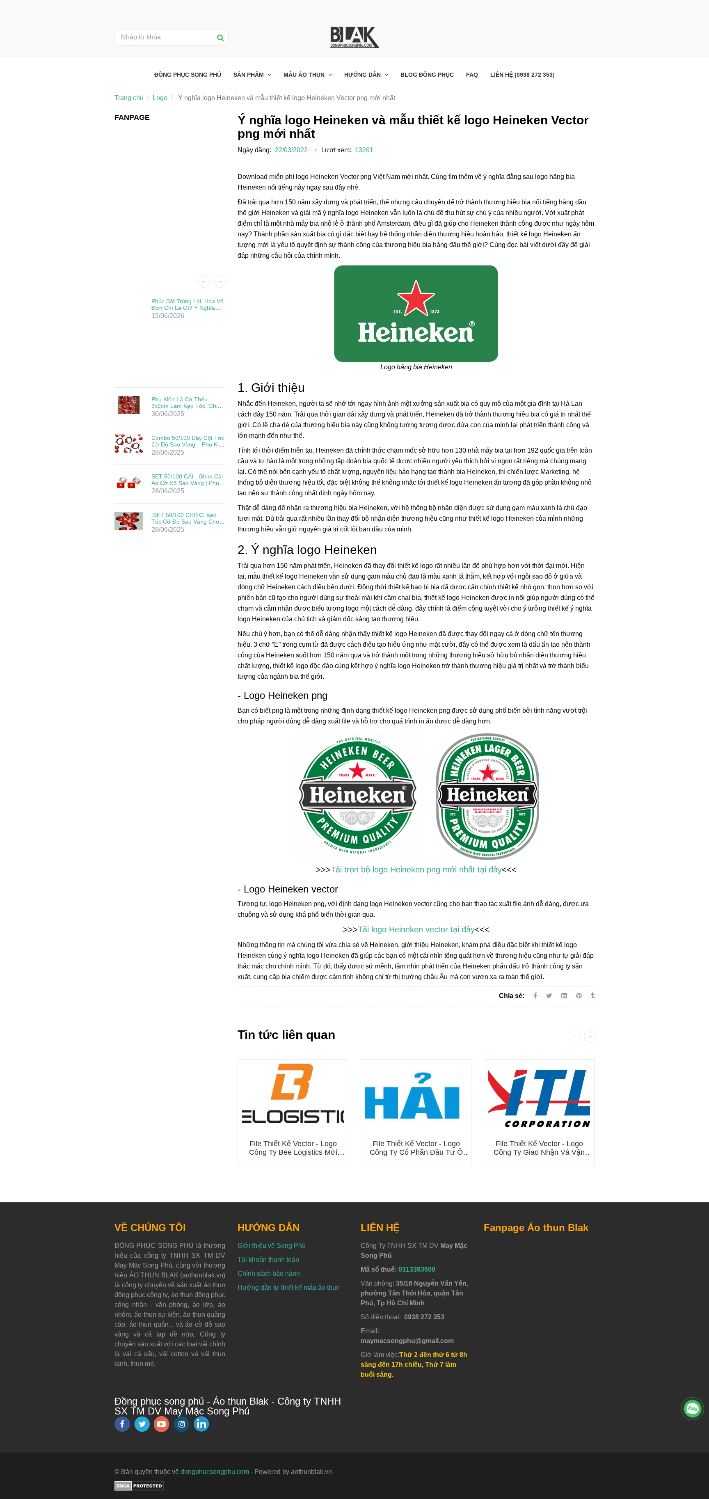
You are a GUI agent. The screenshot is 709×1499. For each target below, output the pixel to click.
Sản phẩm (249, 74)
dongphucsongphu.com (215, 1471)
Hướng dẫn (363, 74)
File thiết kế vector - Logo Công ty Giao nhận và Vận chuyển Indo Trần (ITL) (539, 1152)
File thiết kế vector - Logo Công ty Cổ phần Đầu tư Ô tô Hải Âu (416, 1152)
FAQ (472, 74)
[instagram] (182, 1424)
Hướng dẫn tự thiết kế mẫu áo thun (289, 1287)
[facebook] (122, 1424)
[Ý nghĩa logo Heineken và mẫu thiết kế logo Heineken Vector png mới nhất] (579, 995)
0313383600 (416, 1269)
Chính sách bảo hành (269, 1273)
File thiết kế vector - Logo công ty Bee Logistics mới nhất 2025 (293, 1152)
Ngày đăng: (254, 149)
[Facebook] (535, 995)
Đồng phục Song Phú (187, 74)
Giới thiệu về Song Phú (272, 1245)
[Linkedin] (564, 995)
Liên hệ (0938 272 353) (522, 74)
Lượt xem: (336, 149)
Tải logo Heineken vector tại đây (416, 929)
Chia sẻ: (511, 995)
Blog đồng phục (427, 74)
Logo (160, 97)
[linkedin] (201, 1424)
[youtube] (161, 1424)
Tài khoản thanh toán (268, 1259)
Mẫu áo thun (305, 74)
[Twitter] (549, 995)
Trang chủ (129, 97)
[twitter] (142, 1424)
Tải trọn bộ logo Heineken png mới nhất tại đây (416, 869)
